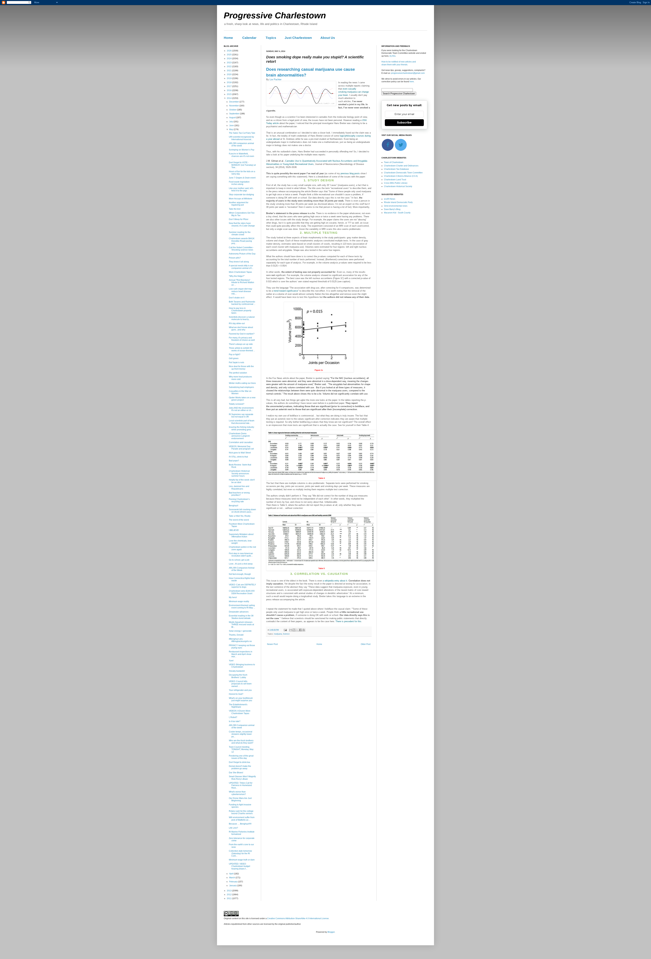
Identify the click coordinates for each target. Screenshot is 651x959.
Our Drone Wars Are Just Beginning (240, 799)
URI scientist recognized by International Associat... (241, 138)
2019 (229, 78)
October (233, 110)
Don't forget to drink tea (239, 762)
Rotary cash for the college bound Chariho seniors (241, 812)
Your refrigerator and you (240, 690)
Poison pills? (235, 258)
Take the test (234, 209)
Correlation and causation (241, 442)
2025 (229, 54)
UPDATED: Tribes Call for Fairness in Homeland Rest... (240, 785)
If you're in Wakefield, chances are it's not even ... (241, 156)
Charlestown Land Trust (395, 179)
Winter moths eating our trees (242, 383)
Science (286, 634)
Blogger (331, 932)
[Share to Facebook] (300, 630)
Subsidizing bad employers (241, 387)
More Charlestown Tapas (240, 272)
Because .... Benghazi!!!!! (240, 824)
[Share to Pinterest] (303, 630)
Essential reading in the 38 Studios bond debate (241, 617)
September (234, 113)
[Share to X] (297, 630)
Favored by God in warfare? (241, 334)
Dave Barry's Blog (392, 209)
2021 (229, 70)
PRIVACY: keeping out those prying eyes (242, 646)
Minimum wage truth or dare (242, 860)
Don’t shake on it (236, 297)
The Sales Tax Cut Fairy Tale (242, 133)
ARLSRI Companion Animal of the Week (241, 569)
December (234, 102)
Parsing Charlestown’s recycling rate (239, 500)
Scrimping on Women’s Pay (241, 150)
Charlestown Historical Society (398, 186)
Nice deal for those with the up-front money (241, 367)
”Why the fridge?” (237, 276)
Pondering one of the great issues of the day (241, 757)
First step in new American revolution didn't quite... (241, 554)
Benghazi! (233, 505)
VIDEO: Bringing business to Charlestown (242, 665)
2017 (229, 86)
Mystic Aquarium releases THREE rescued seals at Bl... (241, 624)
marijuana (278, 634)
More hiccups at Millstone (240, 198)
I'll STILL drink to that (238, 457)
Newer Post (272, 644)
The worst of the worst (239, 520)
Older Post (365, 644)
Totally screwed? (236, 404)
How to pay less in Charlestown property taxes (240, 310)
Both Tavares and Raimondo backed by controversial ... (242, 303)
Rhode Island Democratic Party (398, 202)
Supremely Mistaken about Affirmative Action (241, 535)
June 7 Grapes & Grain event (242, 178)
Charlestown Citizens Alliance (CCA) (401, 176)
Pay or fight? (234, 354)
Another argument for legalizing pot (238, 203)
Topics (271, 38)
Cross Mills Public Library (395, 183)
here (412, 81)
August (232, 117)
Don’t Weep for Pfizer (238, 219)
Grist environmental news (395, 206)
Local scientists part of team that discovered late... (241, 421)
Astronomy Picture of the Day (242, 254)
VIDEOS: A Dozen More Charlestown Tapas (239, 712)
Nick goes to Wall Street (240, 453)
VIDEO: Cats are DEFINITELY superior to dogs (242, 585)
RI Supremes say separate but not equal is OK (241, 415)
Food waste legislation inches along (239, 183)
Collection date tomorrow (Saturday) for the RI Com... (240, 853)
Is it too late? (234, 721)
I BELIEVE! (234, 530)
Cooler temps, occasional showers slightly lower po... (240, 734)
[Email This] (290, 630)
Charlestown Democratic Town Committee (403, 172)
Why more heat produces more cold (240, 378)
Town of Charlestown (393, 162)
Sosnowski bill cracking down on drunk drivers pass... (242, 510)
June (231, 125)
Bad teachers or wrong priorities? (239, 494)
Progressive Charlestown (275, 15)
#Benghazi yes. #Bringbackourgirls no (240, 640)
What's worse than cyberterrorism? (237, 793)
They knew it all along (239, 262)
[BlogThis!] (294, 630)
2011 (229, 898)
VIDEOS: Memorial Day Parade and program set (241, 447)
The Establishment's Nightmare (238, 705)
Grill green (234, 358)
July (231, 121)
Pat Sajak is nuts (236, 362)
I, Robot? (233, 717)
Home (228, 38)
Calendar (249, 38)
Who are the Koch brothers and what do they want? (241, 741)
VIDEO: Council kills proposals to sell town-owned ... (240, 683)
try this (393, 56)
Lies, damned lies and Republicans (239, 487)
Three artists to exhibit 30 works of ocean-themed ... (242, 349)
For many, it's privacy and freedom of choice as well (242, 339)
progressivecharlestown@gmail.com (408, 73)
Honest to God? (236, 694)
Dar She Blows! (236, 772)
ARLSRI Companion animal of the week (241, 726)
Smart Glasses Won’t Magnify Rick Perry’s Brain (242, 777)
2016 (229, 90)
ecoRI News (389, 199)
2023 (229, 62)
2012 (229, 894)
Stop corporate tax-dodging (241, 194)
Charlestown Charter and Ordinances (401, 166)
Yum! (231, 660)
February (233, 881)
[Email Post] (285, 630)
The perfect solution (238, 373)
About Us (327, 38)
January (233, 885)
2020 (229, 74)
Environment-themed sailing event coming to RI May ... (242, 606)
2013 (229, 890)
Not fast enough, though (240, 574)
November (234, 105)
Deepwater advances (239, 612)
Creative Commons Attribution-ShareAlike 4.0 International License (298, 918)
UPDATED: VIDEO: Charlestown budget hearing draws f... (239, 866)
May (231, 129)
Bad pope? (234, 460)
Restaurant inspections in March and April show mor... (240, 654)
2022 (229, 66)
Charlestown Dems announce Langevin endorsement (239, 436)
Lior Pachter (275, 79)
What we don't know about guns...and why (241, 328)
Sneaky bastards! (237, 671)
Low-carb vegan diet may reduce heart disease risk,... (240, 291)
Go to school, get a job (239, 560)
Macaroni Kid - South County (397, 213)
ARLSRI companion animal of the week (241, 144)
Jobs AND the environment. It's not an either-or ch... (241, 409)
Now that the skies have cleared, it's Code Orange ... (242, 225)
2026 (229, 51)
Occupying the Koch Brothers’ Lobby (238, 676)
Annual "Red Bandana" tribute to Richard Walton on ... (241, 282)
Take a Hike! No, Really (239, 516)
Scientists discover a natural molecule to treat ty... (242, 318)
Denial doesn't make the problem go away (240, 767)
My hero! (233, 597)
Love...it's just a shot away (241, 564)
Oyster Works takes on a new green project (242, 398)
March (232, 877)
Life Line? (233, 828)
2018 (229, 82)
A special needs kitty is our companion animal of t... (241, 266)
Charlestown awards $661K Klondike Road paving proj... (241, 241)
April (231, 873)
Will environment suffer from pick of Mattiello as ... (241, 818)
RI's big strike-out (237, 323)
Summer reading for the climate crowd (240, 233)
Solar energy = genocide (240, 631)
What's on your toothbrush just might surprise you (241, 699)
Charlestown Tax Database (396, 169)
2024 (229, 58)
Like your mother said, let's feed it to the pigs (241, 189)
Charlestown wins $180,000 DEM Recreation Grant (242, 592)
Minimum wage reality (239, 601)
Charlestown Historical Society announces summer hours (239, 473)
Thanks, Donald (236, 635)
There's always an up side (241, 344)
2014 (229, 98)
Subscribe (404, 122)
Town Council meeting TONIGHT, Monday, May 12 (241, 749)
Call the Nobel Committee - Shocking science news (241, 248)
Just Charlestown (298, 38)
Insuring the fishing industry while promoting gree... (241, 428)
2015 (229, 94)
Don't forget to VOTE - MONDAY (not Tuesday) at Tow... (242, 165)
